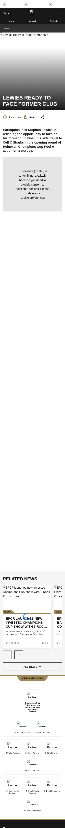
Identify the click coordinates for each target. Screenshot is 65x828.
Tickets (54, 21)
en (4, 13)
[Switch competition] (11, 4)
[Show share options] (42, 117)
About (32, 21)
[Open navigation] (60, 13)
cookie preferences (32, 197)
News (11, 21)
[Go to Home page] (32, 13)
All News (30, 666)
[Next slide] (18, 654)
